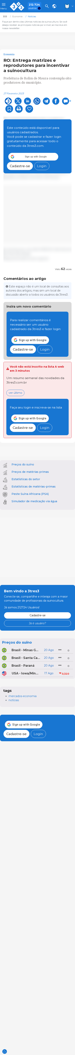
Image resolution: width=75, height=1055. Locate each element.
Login (42, 166)
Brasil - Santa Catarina (26, 658)
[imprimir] (19, 109)
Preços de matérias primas (30, 472)
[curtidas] (29, 109)
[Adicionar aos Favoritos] (9, 109)
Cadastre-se (20, 166)
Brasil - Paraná (23, 665)
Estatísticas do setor (26, 479)
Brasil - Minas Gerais (26, 650)
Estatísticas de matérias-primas (34, 486)
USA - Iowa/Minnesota (26, 673)
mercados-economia (23, 696)
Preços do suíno (23, 464)
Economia (8, 54)
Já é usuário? (37, 623)
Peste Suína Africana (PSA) (30, 494)
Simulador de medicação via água (34, 501)
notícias (14, 700)
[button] (33, 157)
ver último (15, 393)
